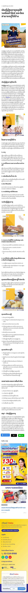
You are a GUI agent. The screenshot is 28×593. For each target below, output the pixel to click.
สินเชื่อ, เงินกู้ (4, 441)
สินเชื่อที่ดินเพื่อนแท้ (7, 539)
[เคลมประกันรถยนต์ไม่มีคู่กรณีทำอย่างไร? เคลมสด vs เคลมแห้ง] (13, 496)
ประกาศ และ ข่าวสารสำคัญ (9, 544)
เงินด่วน (8, 97)
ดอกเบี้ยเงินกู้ (6, 537)
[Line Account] (2, 557)
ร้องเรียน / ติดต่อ (7, 546)
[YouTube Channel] (10, 557)
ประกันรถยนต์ (4, 505)
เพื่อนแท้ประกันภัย (7, 542)
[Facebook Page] (6, 557)
